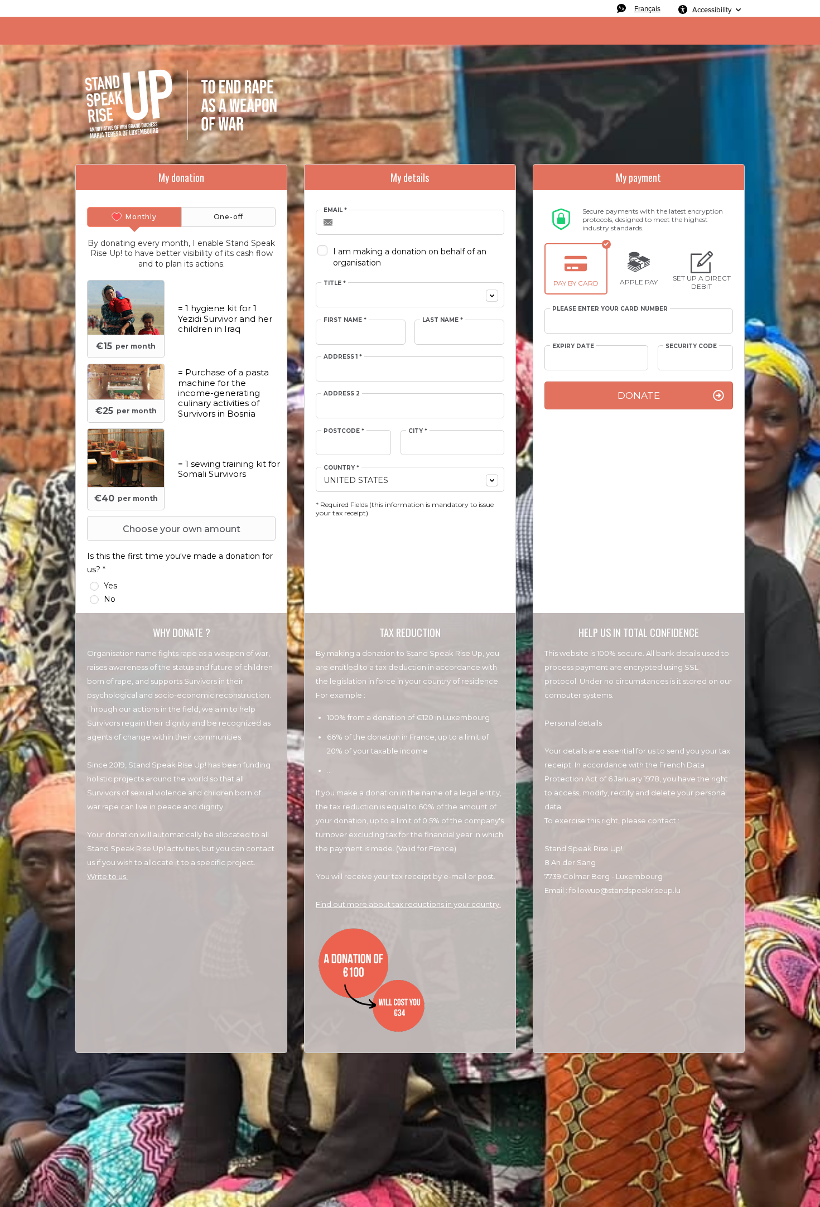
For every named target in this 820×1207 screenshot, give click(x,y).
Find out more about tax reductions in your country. (408, 904)
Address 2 (342, 393)
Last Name (442, 320)
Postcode (344, 431)
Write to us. (107, 876)
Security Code (691, 346)
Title (335, 283)
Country (341, 468)
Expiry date (573, 346)
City (417, 431)
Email (335, 210)
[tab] (134, 217)
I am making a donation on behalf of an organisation (409, 257)
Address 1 (343, 357)
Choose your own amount (181, 529)
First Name (345, 320)
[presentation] (134, 216)
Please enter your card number (610, 309)
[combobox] (410, 294)
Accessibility (711, 9)
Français (647, 8)
